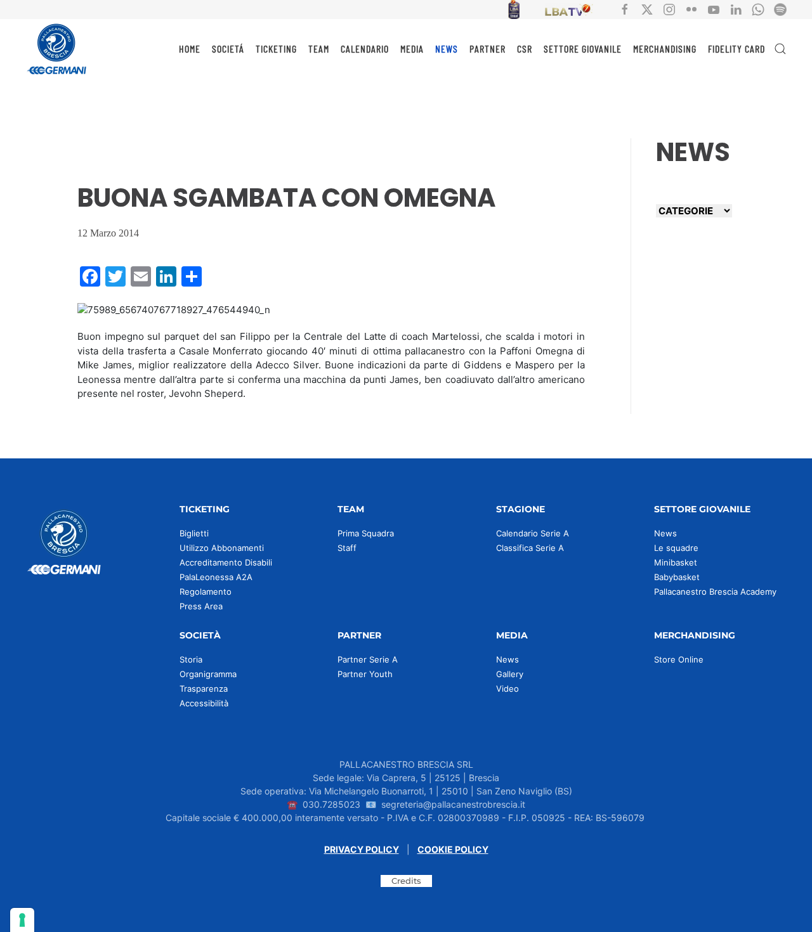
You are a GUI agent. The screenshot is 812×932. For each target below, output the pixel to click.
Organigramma (208, 674)
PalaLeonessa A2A (216, 577)
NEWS (446, 48)
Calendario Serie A (532, 533)
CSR (524, 48)
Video (507, 688)
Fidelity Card (736, 48)
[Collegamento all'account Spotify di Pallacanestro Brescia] (780, 8)
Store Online (679, 659)
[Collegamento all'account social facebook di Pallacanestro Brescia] (625, 8)
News (665, 533)
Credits (406, 881)
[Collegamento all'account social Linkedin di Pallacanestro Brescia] (736, 8)
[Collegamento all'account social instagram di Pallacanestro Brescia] (669, 8)
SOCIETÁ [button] (228, 48)
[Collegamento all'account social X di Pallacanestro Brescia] (647, 8)
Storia (191, 659)
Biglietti (194, 533)
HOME (189, 48)
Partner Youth (365, 674)
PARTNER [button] (487, 48)
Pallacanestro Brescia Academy (715, 591)
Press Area (201, 606)
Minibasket (675, 562)
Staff (347, 548)
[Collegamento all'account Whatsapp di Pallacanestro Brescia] (758, 8)
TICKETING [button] (276, 48)
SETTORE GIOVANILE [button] (583, 48)
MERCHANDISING (665, 48)
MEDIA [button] (412, 48)
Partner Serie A (367, 659)
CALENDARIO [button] (365, 48)
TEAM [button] (318, 48)
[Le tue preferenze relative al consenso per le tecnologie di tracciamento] (22, 920)
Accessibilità (204, 703)
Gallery (509, 674)
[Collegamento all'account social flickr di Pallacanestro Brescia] (691, 8)
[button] (780, 48)
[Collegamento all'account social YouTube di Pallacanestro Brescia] (713, 8)
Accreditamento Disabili (226, 562)
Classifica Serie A (530, 548)
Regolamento (206, 591)
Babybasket (677, 577)
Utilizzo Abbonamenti (222, 548)
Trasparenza (204, 688)
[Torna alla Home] (57, 48)
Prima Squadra (365, 533)
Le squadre (676, 548)
